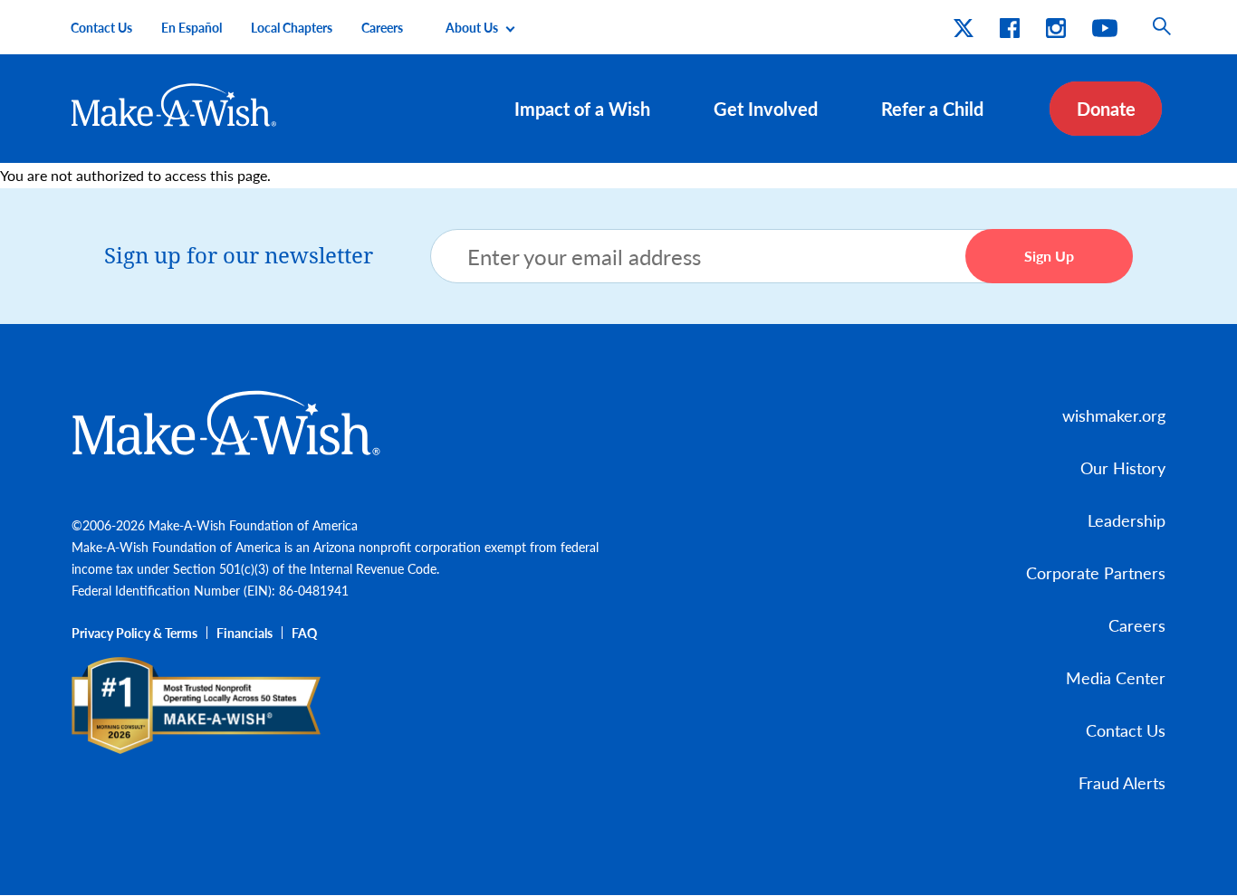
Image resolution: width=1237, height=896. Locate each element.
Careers (382, 27)
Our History (1122, 467)
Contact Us (101, 27)
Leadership (1126, 520)
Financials (244, 632)
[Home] (174, 105)
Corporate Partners (1095, 572)
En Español (191, 27)
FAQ (304, 632)
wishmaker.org (1113, 415)
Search (1162, 27)
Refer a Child (932, 108)
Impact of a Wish (582, 108)
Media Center (1115, 677)
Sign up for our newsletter (238, 256)
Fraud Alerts (1122, 782)
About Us (472, 27)
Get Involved (766, 108)
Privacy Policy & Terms (134, 632)
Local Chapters (291, 27)
